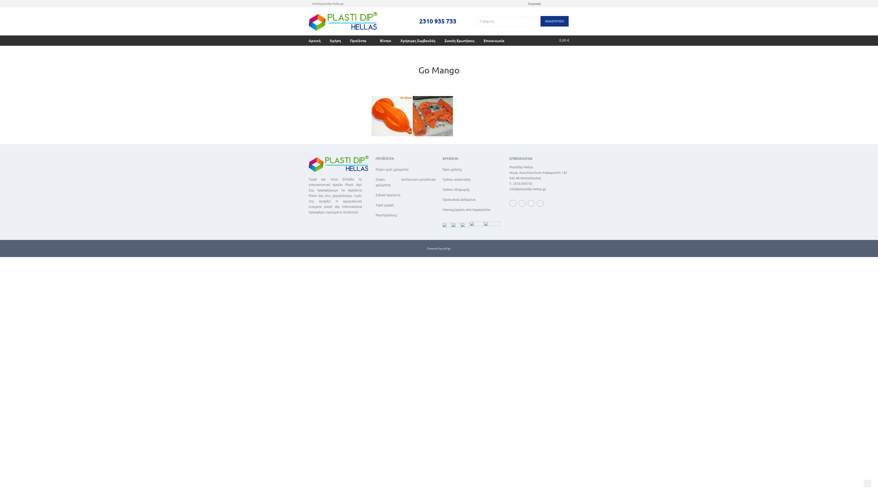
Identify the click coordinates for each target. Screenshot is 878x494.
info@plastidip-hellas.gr (328, 4)
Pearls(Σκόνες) (386, 215)
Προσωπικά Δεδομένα (458, 199)
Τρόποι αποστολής (456, 179)
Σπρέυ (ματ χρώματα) (392, 169)
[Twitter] (562, 3)
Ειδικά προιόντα (388, 195)
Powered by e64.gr (439, 248)
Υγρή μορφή (385, 205)
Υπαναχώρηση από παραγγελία (466, 209)
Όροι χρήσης (452, 169)
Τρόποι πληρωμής (456, 189)
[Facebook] (550, 3)
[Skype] (568, 3)
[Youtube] (556, 3)
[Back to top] (867, 483)
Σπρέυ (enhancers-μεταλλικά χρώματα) (406, 182)
